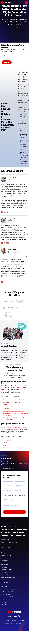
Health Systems (5, 545)
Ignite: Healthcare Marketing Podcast (10, 597)
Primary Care (4, 553)
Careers (3, 599)
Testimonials (4, 604)
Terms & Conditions (9, 623)
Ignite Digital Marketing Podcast (16, 427)
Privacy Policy (18, 623)
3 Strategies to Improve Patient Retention (13, 411)
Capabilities (4, 564)
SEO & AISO (4, 572)
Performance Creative (6, 569)
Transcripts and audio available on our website (15, 447)
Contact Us (4, 607)
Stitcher (5, 442)
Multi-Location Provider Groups (9, 542)
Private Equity (4, 558)
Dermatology (4, 560)
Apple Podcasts (7, 440)
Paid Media (4, 567)
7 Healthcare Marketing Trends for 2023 (13, 400)
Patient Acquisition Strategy (8, 577)
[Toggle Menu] (26, 2)
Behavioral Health (5, 547)
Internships (4, 602)
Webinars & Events (6, 594)
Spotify (5, 445)
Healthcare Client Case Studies (9, 591)
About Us (4, 586)
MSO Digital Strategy (6, 582)
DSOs (2, 550)
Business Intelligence (6, 580)
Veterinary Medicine (6, 555)
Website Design (5, 575)
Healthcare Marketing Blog (8, 589)
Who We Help (5, 539)
